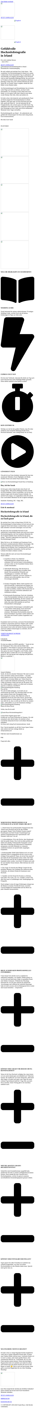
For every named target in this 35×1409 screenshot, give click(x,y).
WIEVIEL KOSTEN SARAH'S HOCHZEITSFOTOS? (11, 1166)
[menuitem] (17, 20)
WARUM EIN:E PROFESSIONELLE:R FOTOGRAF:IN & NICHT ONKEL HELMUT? (16, 823)
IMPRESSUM (5, 1398)
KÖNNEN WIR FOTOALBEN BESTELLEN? (16, 1259)
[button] (17, 784)
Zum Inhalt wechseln (7, 1)
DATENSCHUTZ (6, 1402)
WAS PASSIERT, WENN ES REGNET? (14, 1349)
